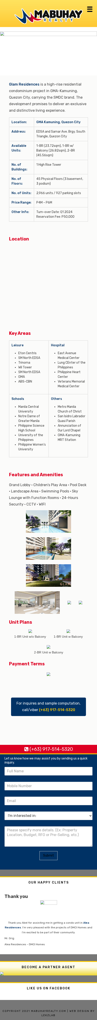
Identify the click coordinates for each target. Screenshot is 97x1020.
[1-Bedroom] (30, 631)
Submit (48, 855)
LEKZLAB (48, 1015)
